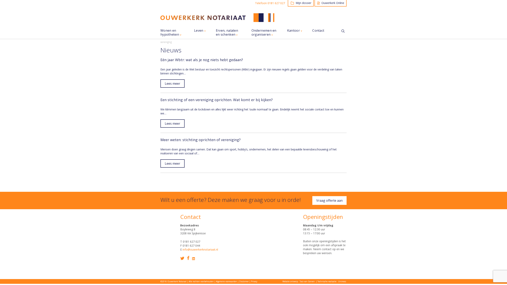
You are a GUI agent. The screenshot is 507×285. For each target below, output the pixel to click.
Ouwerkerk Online (332, 3)
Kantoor (293, 30)
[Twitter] (182, 258)
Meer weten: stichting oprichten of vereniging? (200, 139)
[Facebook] (188, 258)
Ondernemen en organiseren (264, 32)
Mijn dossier (303, 3)
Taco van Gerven (307, 281)
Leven (198, 30)
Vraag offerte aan (329, 200)
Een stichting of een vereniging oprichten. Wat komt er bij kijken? (216, 99)
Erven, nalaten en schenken (227, 32)
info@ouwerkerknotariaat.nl (200, 249)
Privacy (254, 281)
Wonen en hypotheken (169, 32)
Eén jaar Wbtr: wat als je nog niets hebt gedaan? (201, 59)
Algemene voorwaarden (226, 281)
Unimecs (342, 281)
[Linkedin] (193, 258)
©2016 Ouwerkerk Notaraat (173, 281)
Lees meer (172, 83)
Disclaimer (244, 281)
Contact (318, 30)
